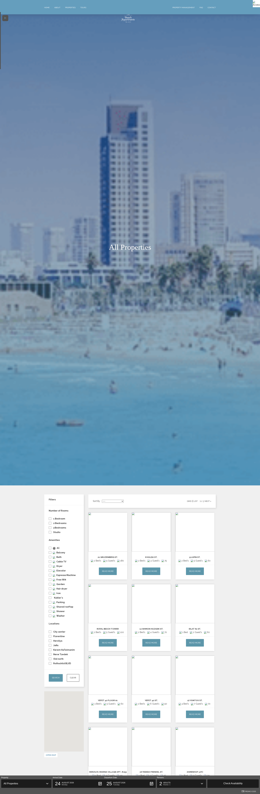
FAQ (201, 7)
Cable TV (61, 561)
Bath (59, 557)
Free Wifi (61, 579)
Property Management (183, 7)
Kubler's (58, 598)
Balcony (60, 552)
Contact (212, 7)
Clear (73, 678)
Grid (189, 501)
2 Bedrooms (59, 523)
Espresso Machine (66, 575)
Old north (58, 659)
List (196, 501)
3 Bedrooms (59, 528)
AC (58, 548)
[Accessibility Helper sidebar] (256, 3)
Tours (83, 7)
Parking (60, 602)
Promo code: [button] (250, 791)
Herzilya (57, 641)
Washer (60, 616)
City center (59, 632)
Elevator (61, 570)
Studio (56, 532)
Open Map (51, 755)
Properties (70, 7)
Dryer (59, 566)
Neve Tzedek (60, 654)
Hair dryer (61, 589)
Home (47, 7)
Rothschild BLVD (62, 663)
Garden (60, 584)
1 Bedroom (59, 518)
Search (56, 678)
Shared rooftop (64, 607)
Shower (60, 611)
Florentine (59, 636)
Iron (58, 593)
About (57, 7)
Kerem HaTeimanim (64, 650)
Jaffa (55, 645)
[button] (26, 783)
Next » (208, 501)
